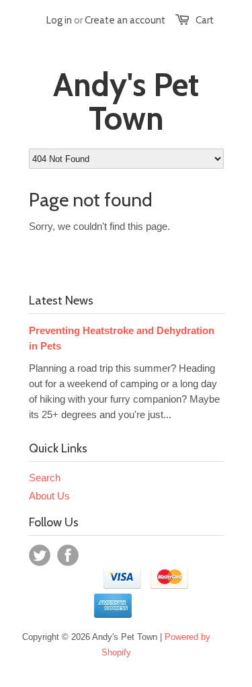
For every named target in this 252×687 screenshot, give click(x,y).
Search (44, 477)
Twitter (39, 555)
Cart (205, 20)
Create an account (125, 20)
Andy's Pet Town (126, 101)
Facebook (68, 555)
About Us (49, 495)
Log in (59, 20)
